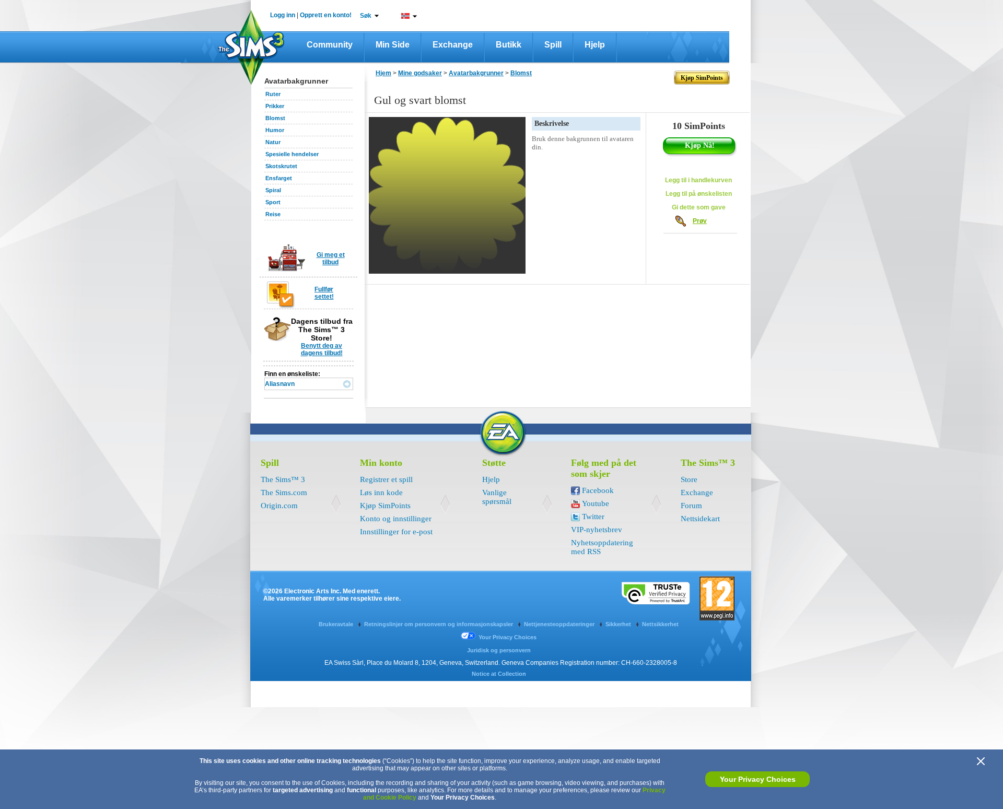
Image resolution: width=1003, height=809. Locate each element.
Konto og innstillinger (395, 518)
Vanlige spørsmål (496, 497)
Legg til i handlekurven (698, 180)
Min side (393, 44)
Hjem (383, 73)
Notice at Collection (499, 674)
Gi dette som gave (699, 207)
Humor (274, 130)
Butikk (508, 44)
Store (689, 479)
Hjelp (595, 44)
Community (330, 44)
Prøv (700, 221)
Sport (273, 202)
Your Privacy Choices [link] (508, 637)
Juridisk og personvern (499, 650)
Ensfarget (278, 178)
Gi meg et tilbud (331, 258)
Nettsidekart (700, 518)
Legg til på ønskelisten (699, 193)
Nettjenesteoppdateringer (560, 624)
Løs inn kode (381, 492)
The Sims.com (284, 492)
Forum (691, 505)
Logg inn (282, 15)
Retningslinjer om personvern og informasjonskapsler (439, 624)
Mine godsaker (420, 73)
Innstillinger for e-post (396, 531)
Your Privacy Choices (758, 779)
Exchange (453, 44)
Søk (365, 15)
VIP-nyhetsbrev (596, 529)
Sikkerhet (619, 624)
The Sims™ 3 (283, 479)
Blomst (275, 118)
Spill (553, 44)
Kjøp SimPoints (385, 505)
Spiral (273, 190)
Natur (273, 142)
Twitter (593, 516)
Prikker (274, 106)
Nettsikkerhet (660, 624)
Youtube (595, 503)
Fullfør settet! (324, 293)
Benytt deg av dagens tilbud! (322, 349)
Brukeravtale (337, 624)
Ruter (273, 94)
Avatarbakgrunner (476, 73)
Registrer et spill (386, 479)
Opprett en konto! (326, 15)
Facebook (598, 490)
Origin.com (279, 505)
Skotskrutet (281, 166)
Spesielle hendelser (292, 154)
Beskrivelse (551, 123)
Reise (273, 214)
